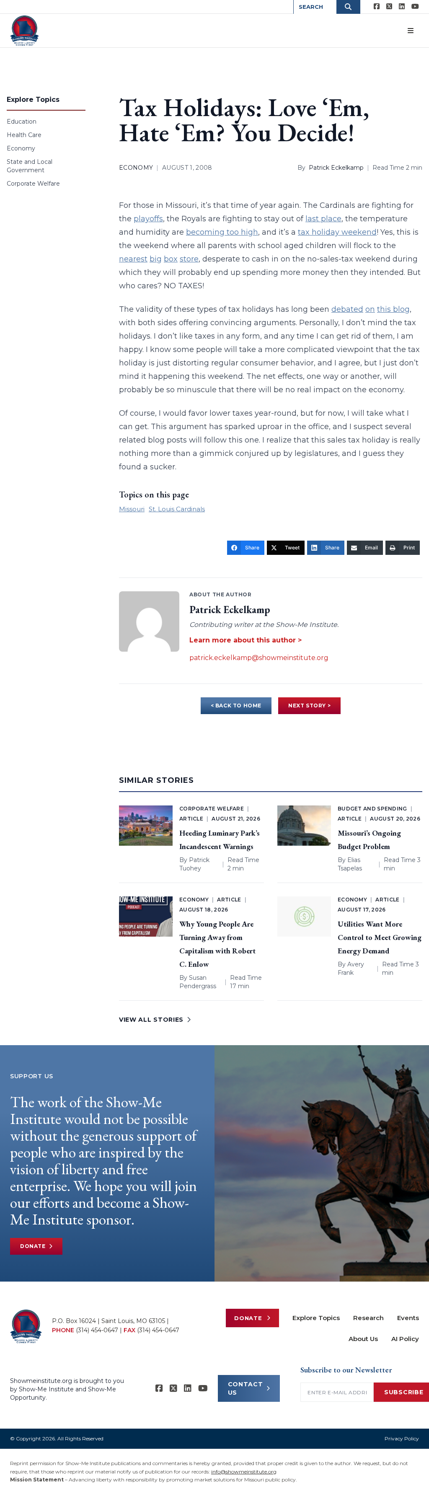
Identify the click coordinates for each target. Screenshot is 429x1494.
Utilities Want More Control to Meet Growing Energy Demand (379, 937)
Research (368, 1318)
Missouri (132, 509)
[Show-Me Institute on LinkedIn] (402, 6)
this (385, 309)
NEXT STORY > (309, 705)
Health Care (24, 135)
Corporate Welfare (33, 183)
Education (21, 121)
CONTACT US (245, 1388)
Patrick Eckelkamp (336, 167)
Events (408, 1318)
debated (347, 309)
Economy (21, 148)
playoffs (148, 218)
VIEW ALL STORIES (151, 1019)
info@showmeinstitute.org (244, 1471)
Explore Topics (316, 1318)
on (370, 309)
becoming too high (222, 232)
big (156, 259)
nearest (133, 259)
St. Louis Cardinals (177, 509)
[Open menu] (410, 30)
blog (401, 309)
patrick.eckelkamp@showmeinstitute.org (258, 658)
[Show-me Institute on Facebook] (377, 6)
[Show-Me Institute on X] (389, 6)
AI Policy (405, 1339)
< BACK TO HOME (236, 705)
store (189, 259)
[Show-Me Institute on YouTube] (415, 6)
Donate (33, 1246)
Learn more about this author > (245, 640)
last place (323, 218)
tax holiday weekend (337, 232)
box (171, 259)
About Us (363, 1339)
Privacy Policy (402, 1438)
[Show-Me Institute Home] (24, 31)
